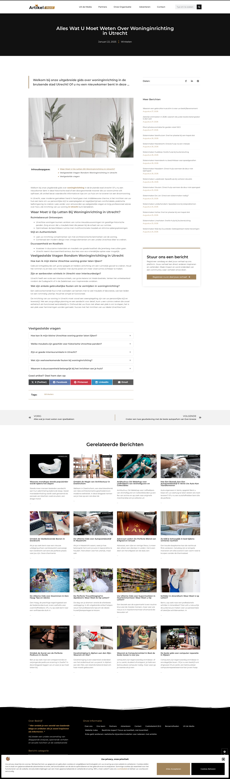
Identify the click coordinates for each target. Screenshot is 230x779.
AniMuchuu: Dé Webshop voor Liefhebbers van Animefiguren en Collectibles (133, 483)
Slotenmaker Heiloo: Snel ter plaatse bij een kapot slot (166, 212)
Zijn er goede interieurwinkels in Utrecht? (81, 352)
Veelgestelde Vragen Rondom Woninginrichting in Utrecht (88, 173)
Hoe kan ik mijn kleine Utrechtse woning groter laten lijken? (81, 335)
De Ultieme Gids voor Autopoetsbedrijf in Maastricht (92, 540)
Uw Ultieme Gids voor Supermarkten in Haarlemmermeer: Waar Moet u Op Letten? (136, 598)
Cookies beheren (208, 769)
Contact (161, 7)
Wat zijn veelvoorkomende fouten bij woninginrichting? (81, 360)
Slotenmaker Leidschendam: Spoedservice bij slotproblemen (169, 204)
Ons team (100, 726)
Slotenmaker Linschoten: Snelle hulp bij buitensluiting (167, 220)
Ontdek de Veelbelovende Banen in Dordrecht (47, 540)
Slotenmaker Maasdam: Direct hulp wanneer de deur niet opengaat (168, 170)
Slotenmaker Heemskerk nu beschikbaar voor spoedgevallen (169, 160)
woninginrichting (75, 188)
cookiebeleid (122, 769)
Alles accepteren (173, 769)
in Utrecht (73, 207)
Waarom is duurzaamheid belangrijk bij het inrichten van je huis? (81, 368)
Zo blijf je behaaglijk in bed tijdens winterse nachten (177, 540)
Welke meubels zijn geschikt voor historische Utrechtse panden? (81, 344)
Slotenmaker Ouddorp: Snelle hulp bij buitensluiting (166, 152)
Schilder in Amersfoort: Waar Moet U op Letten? (180, 597)
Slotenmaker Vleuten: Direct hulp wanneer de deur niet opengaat (171, 187)
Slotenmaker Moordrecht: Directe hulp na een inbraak (166, 144)
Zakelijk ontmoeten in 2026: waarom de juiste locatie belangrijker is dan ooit (171, 118)
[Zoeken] (199, 7)
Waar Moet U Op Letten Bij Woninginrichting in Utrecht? (87, 169)
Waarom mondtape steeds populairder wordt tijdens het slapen (49, 482)
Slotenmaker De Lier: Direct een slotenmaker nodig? (166, 195)
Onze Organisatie (122, 7)
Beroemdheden (172, 726)
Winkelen (126, 41)
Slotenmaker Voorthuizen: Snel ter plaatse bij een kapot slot (169, 135)
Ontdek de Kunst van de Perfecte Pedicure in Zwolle (46, 654)
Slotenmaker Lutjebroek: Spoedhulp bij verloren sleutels (167, 179)
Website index (91, 730)
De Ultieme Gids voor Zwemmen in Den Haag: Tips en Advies (49, 597)
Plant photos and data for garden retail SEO (162, 127)
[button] (223, 759)
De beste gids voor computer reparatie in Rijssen (180, 654)
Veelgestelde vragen (70, 176)
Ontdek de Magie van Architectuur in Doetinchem (91, 482)
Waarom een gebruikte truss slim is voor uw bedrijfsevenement (170, 108)
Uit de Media (85, 7)
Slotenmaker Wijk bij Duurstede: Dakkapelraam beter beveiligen (171, 229)
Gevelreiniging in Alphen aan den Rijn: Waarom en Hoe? (92, 654)
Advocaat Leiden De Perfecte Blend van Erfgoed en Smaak (136, 540)
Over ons (89, 726)
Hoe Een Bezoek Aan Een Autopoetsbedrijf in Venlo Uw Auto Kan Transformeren (180, 483)
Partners (102, 7)
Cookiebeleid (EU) (153, 726)
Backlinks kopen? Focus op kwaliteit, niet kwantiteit (125, 730)
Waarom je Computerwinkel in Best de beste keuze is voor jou (136, 654)
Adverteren (144, 7)
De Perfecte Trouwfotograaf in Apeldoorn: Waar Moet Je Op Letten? (91, 597)
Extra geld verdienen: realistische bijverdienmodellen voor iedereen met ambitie (121, 734)
